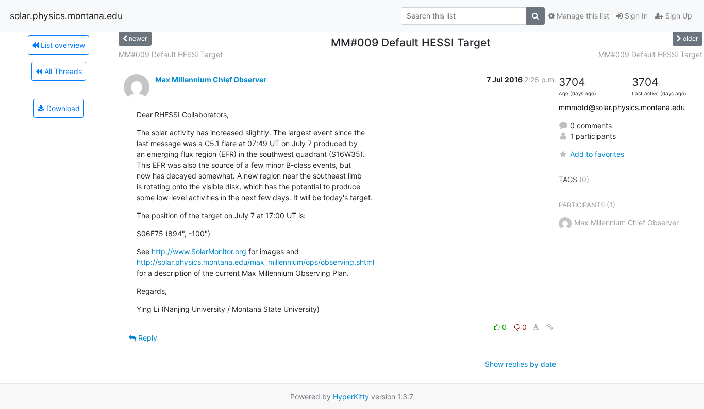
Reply (146, 337)
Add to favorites (597, 154)
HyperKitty (351, 396)
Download (62, 108)
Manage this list (582, 15)
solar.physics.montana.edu (66, 15)
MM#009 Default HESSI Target (171, 54)
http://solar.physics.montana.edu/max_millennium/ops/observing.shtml (255, 262)
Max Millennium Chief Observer (210, 79)
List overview (62, 45)
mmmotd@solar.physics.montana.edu (622, 107)
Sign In (635, 15)
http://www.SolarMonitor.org (199, 251)
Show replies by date (520, 364)
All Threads (62, 71)
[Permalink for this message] (550, 327)
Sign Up (677, 15)
